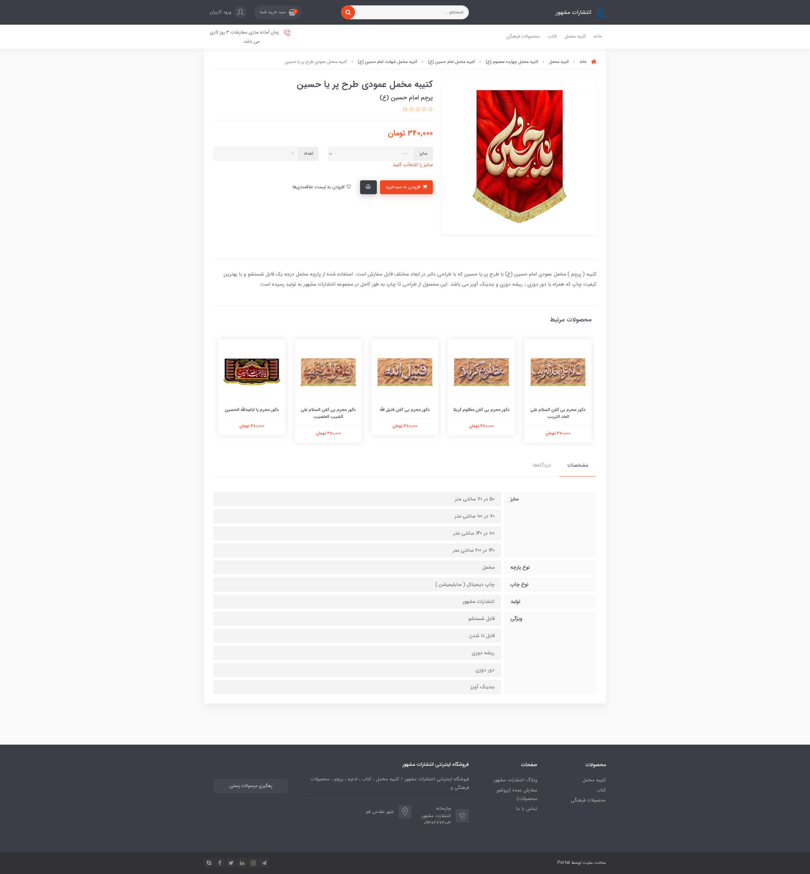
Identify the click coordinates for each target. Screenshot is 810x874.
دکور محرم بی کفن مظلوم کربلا (481, 409)
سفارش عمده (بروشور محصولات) (516, 794)
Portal (564, 862)
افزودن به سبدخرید (403, 187)
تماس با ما (526, 809)
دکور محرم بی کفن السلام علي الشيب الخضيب (328, 413)
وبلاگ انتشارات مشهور (515, 780)
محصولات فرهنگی (522, 36)
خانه (598, 36)
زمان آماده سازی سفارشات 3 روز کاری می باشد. (245, 37)
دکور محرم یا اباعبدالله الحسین (252, 409)
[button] (277, 12)
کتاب (552, 36)
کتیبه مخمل (575, 36)
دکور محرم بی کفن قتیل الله (405, 409)
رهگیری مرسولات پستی (250, 786)
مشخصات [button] (577, 465)
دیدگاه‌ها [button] (542, 465)
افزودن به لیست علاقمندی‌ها (319, 187)
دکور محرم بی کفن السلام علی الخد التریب (558, 413)
